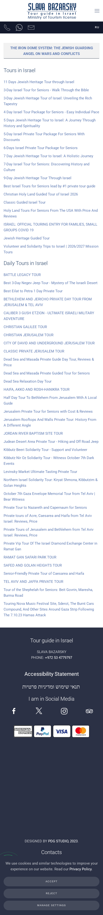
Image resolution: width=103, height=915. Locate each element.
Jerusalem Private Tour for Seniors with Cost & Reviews (48, 411)
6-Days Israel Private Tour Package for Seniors (41, 148)
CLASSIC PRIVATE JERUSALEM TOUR (34, 351)
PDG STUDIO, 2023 (63, 841)
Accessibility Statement (51, 674)
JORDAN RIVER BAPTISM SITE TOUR (33, 433)
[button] (97, 11)
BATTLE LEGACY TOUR (22, 275)
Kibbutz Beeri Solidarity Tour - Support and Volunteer (45, 450)
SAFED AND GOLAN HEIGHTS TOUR (33, 565)
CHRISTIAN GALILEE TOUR (25, 327)
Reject (51, 893)
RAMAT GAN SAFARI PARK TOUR (30, 557)
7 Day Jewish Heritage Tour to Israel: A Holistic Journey (48, 156)
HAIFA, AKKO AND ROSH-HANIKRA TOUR (36, 389)
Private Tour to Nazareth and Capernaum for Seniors (45, 507)
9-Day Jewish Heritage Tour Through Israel (37, 178)
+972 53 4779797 (58, 657)
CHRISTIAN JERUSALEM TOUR (28, 335)
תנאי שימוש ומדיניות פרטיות (51, 687)
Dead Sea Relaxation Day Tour (28, 381)
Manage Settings (51, 905)
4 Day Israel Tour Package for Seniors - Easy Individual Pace (51, 112)
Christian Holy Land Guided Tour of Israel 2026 (41, 194)
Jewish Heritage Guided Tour (27, 238)
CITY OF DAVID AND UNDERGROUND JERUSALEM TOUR (49, 343)
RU (97, 27)
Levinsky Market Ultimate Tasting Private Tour (40, 472)
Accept (51, 881)
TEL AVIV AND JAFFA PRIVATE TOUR (33, 581)
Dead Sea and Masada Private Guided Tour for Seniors (47, 373)
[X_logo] (39, 711)
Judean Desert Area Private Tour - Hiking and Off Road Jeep (51, 441)
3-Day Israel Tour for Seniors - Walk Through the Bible (46, 90)
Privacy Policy (80, 869)
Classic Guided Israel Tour (25, 202)
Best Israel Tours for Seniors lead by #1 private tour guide (49, 186)
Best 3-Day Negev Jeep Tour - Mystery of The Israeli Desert (51, 283)
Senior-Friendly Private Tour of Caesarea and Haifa (44, 573)
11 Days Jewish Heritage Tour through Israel (39, 82)
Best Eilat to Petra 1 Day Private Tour (33, 291)
